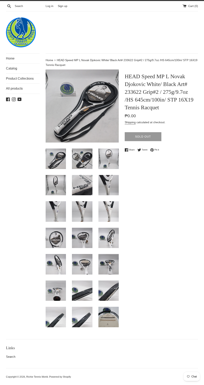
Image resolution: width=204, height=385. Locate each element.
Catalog (11, 68)
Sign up (62, 6)
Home (10, 58)
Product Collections (20, 78)
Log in (49, 6)
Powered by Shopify (60, 376)
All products (14, 88)
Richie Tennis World (37, 376)
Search (10, 356)
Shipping (130, 122)
